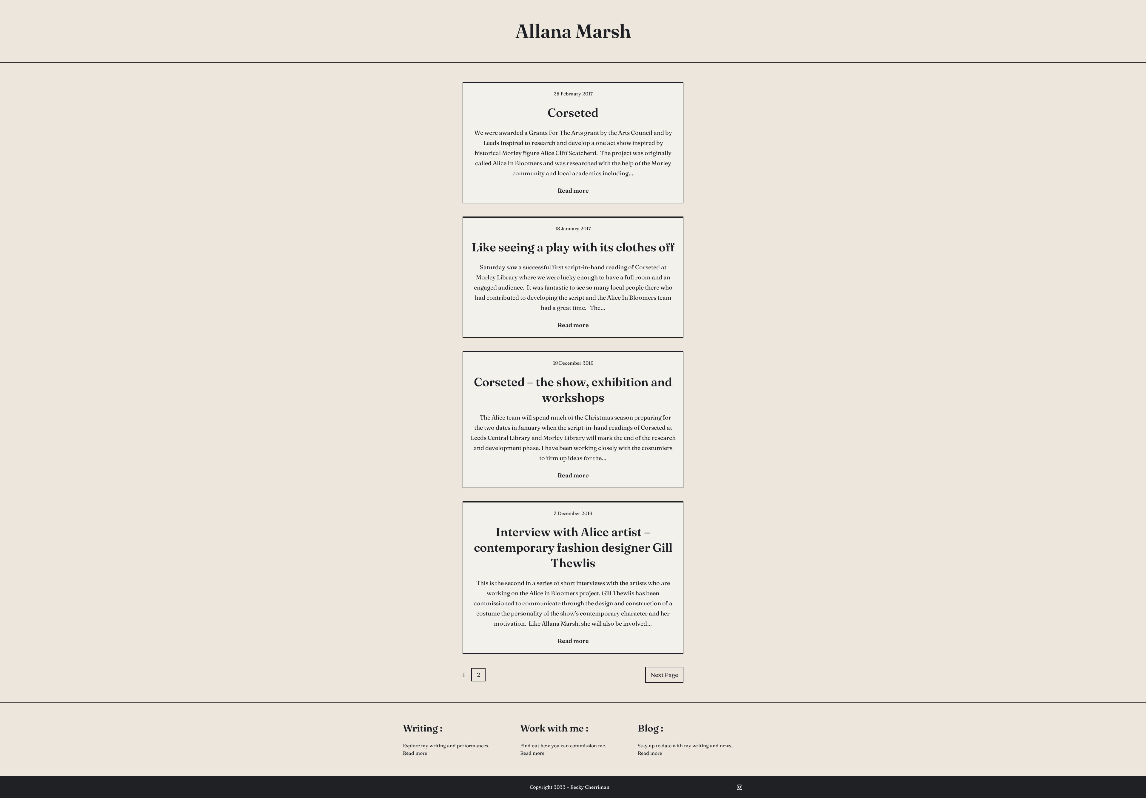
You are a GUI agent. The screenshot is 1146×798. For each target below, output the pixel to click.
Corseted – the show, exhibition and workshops (573, 390)
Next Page (664, 674)
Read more (415, 753)
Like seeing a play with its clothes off (573, 247)
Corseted (573, 112)
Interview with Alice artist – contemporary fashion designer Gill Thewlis (573, 547)
